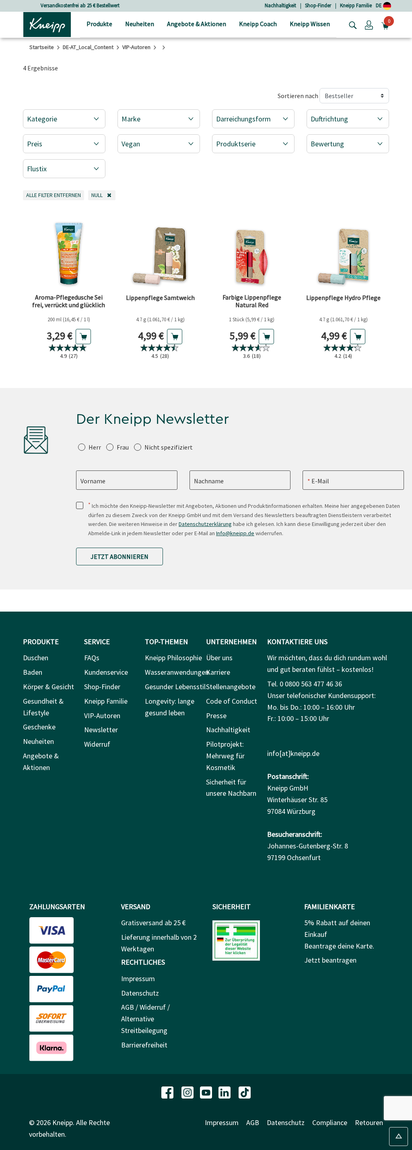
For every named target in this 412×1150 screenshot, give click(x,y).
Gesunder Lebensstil (175, 686)
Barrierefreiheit (144, 1044)
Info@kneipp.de (235, 533)
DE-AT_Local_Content (88, 47)
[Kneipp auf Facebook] (168, 1091)
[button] (369, 24)
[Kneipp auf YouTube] (207, 1091)
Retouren (369, 1122)
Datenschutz (140, 993)
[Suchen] (351, 24)
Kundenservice (106, 672)
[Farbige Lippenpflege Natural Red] (252, 250)
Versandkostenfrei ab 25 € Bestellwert (80, 5)
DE (379, 5)
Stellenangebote (230, 686)
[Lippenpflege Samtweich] (160, 250)
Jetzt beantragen (330, 960)
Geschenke (39, 726)
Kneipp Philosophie (173, 657)
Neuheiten (38, 741)
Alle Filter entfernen (55, 195)
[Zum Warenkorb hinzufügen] (83, 336)
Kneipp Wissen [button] (310, 24)
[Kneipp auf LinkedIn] (225, 1091)
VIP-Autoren (136, 47)
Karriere (218, 672)
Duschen (35, 657)
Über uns (219, 657)
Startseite (41, 47)
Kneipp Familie (356, 5)
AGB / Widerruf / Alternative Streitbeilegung (145, 1018)
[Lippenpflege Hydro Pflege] (343, 250)
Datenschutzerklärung (205, 524)
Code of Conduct (231, 701)
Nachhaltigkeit (280, 5)
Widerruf (97, 744)
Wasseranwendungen (177, 672)
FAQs (91, 657)
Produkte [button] (99, 24)
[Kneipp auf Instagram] (188, 1091)
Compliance (329, 1122)
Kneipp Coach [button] (258, 24)
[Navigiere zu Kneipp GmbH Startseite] (47, 24)
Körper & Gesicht (48, 686)
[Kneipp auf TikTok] (245, 1091)
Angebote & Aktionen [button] (196, 24)
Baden (32, 672)
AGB (252, 1122)
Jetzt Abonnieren (119, 556)
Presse (216, 715)
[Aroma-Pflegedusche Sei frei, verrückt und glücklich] (69, 250)
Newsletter (101, 729)
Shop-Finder (318, 5)
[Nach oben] (398, 1136)
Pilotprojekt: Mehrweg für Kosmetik (225, 755)
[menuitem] (99, 25)
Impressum (138, 978)
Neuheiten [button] (139, 24)
